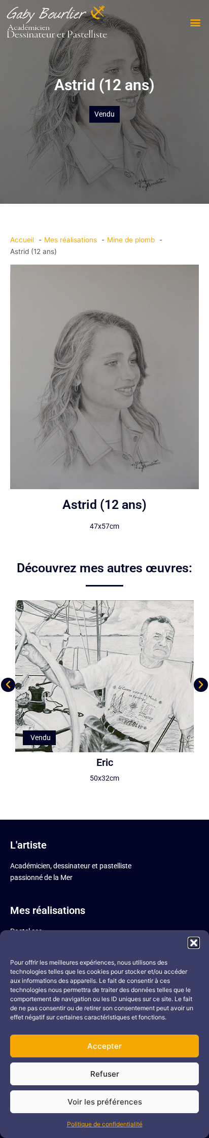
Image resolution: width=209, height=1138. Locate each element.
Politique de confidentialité (105, 1124)
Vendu (104, 114)
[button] (194, 943)
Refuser (104, 1074)
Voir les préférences (104, 1102)
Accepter (104, 1046)
